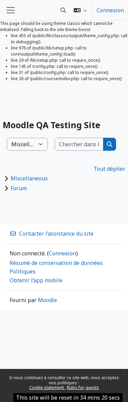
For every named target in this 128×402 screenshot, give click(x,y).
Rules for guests (83, 387)
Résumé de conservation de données (56, 263)
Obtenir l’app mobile (36, 280)
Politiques (22, 271)
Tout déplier (109, 169)
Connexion (110, 10)
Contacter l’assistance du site (56, 233)
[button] (80, 10)
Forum (19, 188)
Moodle (47, 300)
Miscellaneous (29, 178)
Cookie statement (47, 387)
